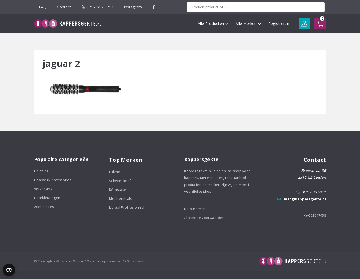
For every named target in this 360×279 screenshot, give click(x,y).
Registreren (278, 23)
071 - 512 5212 (99, 6)
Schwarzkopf (120, 180)
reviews (137, 261)
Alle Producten (211, 23)
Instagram (133, 6)
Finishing (41, 170)
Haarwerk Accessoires (52, 179)
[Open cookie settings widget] (9, 270)
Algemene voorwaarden (204, 217)
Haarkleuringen (47, 197)
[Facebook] (154, 7)
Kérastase (118, 189)
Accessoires (44, 206)
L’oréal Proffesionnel (126, 207)
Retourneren (195, 208)
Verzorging (43, 188)
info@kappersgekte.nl (305, 199)
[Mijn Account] (304, 24)
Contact (64, 6)
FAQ (42, 6)
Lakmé (114, 171)
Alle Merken (246, 23)
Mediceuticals (120, 198)
